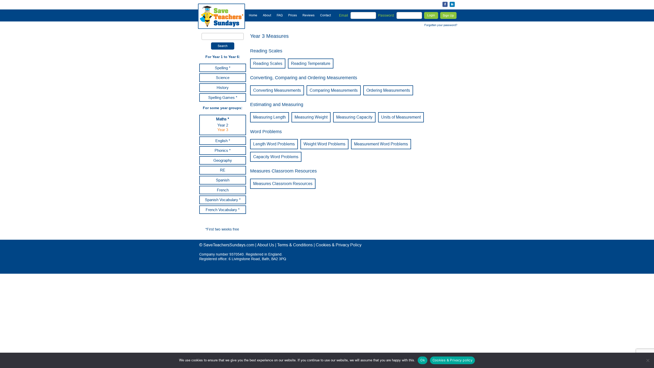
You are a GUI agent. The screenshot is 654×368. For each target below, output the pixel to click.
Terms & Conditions (295, 245)
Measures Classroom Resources (282, 183)
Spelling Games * (222, 97)
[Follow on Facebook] (445, 4)
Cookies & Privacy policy (452, 360)
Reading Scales (267, 63)
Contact (325, 15)
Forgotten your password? (440, 25)
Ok (422, 360)
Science (222, 77)
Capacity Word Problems (275, 156)
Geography (222, 160)
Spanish (222, 180)
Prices (292, 15)
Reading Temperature (310, 63)
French (223, 190)
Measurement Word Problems (381, 144)
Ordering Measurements (388, 90)
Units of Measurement (401, 117)
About (267, 15)
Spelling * (222, 68)
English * (222, 141)
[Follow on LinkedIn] (452, 4)
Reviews (308, 15)
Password (386, 15)
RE (222, 170)
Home (253, 15)
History (223, 87)
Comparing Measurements (334, 90)
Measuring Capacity (354, 117)
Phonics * (223, 150)
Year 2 (222, 125)
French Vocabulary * (223, 210)
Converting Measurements (277, 90)
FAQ (280, 15)
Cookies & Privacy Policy (338, 245)
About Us (265, 245)
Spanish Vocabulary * (223, 200)
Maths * (222, 119)
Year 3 (222, 130)
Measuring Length (269, 117)
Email (343, 15)
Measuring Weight (311, 117)
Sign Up (448, 15)
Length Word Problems (274, 144)
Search (223, 46)
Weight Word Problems (324, 144)
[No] (647, 360)
